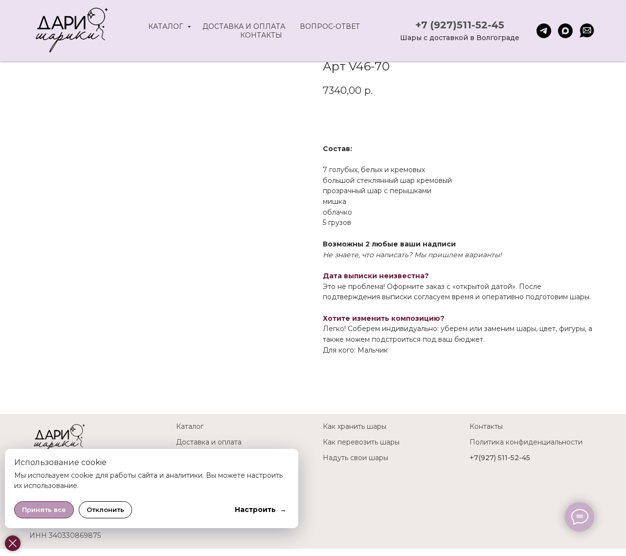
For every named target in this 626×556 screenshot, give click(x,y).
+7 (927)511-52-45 (459, 25)
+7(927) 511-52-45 (500, 457)
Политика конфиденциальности (526, 442)
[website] (587, 30)
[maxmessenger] (565, 30)
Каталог (166, 26)
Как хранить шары (354, 426)
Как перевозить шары (361, 442)
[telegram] (544, 30)
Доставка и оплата (243, 26)
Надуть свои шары (355, 457)
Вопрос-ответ (330, 26)
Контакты (261, 35)
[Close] (13, 543)
